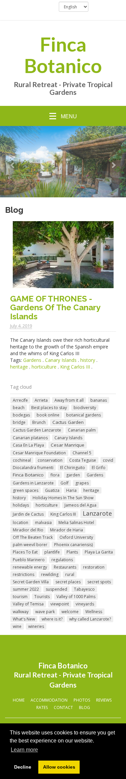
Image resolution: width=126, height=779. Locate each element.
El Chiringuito (72, 467)
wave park (45, 611)
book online (48, 415)
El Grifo (99, 467)
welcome (70, 611)
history (87, 360)
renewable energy (30, 567)
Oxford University (76, 537)
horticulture (44, 367)
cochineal (22, 460)
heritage (19, 367)
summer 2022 (26, 589)
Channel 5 (82, 453)
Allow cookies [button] (59, 767)
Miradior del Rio (28, 530)
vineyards (85, 604)
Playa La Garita (99, 552)
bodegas (21, 415)
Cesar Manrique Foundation (39, 453)
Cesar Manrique (67, 445)
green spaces (25, 490)
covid (108, 460)
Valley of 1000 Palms (75, 596)
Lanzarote (97, 513)
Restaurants (65, 567)
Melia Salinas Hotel (76, 522)
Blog (84, 707)
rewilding (49, 574)
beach (19, 407)
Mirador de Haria (66, 530)
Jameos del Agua (80, 505)
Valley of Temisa (28, 604)
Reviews (104, 700)
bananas (98, 400)
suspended (56, 589)
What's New (24, 619)
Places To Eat (25, 552)
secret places (68, 582)
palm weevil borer (30, 544)
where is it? (52, 619)
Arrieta (41, 400)
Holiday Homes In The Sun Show (63, 498)
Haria (71, 490)
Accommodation (49, 700)
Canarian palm (82, 430)
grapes (82, 483)
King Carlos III (75, 367)
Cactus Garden (68, 422)
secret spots (99, 582)
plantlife (52, 552)
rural (69, 574)
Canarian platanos (30, 438)
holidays (21, 505)
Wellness (93, 611)
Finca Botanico (63, 55)
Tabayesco (84, 589)
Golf (64, 483)
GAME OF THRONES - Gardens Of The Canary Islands (55, 307)
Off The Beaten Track (33, 537)
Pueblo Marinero (29, 560)
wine (17, 626)
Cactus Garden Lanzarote (37, 430)
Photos (82, 700)
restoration (93, 567)
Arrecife (20, 400)
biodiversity (85, 407)
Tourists (42, 596)
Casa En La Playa (28, 445)
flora (54, 475)
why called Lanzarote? (90, 619)
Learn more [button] (24, 750)
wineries (36, 626)
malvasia (43, 522)
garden (73, 475)
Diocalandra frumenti (33, 467)
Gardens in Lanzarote (33, 483)
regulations (62, 560)
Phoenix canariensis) (73, 544)
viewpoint (59, 604)
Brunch (39, 422)
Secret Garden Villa (31, 582)
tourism (20, 596)
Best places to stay (49, 407)
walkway (21, 611)
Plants (72, 552)
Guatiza (52, 490)
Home (19, 700)
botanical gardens (83, 415)
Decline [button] (22, 767)
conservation (50, 460)
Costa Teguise (82, 460)
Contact (63, 707)
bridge (19, 422)
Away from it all (69, 400)
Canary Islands (61, 360)
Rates (42, 707)
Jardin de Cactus (28, 514)
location (20, 522)
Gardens (32, 360)
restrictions (23, 574)
